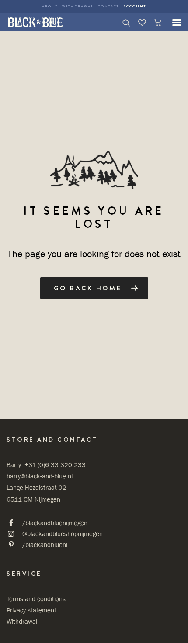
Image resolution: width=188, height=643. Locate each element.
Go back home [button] (88, 288)
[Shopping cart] (154, 22)
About (50, 6)
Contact (108, 6)
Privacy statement (31, 610)
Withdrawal (78, 6)
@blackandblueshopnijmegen (62, 533)
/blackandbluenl (44, 544)
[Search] (122, 22)
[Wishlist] (138, 22)
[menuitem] (50, 6)
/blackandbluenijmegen (54, 522)
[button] (172, 22)
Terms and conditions (36, 598)
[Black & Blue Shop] (35, 22)
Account (134, 6)
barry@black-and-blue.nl (40, 476)
